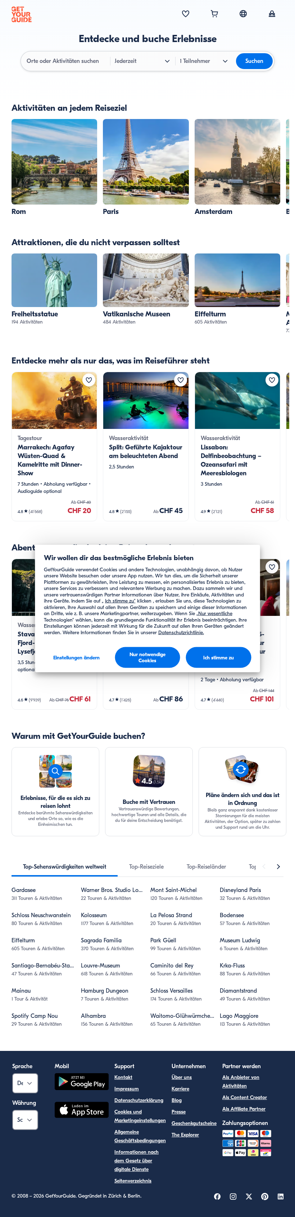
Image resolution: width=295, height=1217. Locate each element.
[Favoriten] (185, 14)
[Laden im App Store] (82, 1111)
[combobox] (66, 61)
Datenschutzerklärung (138, 1100)
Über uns (182, 1077)
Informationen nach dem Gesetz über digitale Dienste (136, 1160)
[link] (54, 167)
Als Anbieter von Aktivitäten (240, 1081)
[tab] (65, 867)
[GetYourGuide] (22, 14)
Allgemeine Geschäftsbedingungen (140, 1136)
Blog (177, 1100)
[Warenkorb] (214, 14)
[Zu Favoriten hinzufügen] (88, 380)
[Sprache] (243, 13)
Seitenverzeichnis (132, 1181)
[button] (54, 167)
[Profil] (271, 14)
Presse (179, 1112)
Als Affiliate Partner (244, 1109)
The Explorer (185, 1135)
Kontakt (123, 1077)
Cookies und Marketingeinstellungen (140, 1116)
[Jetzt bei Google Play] (82, 1082)
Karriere (180, 1089)
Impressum (126, 1089)
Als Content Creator (244, 1097)
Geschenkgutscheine (194, 1123)
